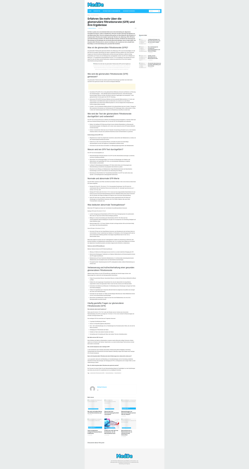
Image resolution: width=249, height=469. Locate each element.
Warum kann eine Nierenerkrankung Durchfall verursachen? (111, 413)
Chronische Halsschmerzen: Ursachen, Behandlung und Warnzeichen (154, 65)
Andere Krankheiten (109, 408)
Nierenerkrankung (109, 373)
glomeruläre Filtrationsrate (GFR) (97, 373)
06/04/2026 (90, 414)
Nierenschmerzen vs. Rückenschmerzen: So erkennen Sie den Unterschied (126, 433)
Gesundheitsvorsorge (129, 11)
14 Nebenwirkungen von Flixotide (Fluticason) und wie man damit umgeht (154, 41)
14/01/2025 (100, 28)
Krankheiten (96, 11)
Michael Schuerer (92, 28)
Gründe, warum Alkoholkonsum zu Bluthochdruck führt (153, 57)
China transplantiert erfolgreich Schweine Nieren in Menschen (95, 432)
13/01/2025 (107, 435)
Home (90, 11)
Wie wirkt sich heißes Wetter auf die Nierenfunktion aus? (95, 412)
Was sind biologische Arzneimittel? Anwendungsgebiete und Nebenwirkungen (154, 49)
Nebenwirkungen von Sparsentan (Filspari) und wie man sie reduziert (128, 413)
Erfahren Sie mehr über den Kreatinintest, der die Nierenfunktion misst (111, 432)
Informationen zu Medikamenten (111, 11)
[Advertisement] (137, 4)
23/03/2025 (90, 435)
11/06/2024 (124, 436)
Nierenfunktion (118, 373)
